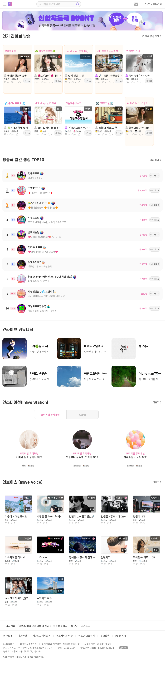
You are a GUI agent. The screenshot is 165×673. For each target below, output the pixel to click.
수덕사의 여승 (44, 598)
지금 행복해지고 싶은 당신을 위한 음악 (46, 295)
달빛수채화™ (34, 262)
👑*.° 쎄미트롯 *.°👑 (39, 202)
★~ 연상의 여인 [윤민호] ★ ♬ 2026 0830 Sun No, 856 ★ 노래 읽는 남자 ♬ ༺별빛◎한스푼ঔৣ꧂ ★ (18, 598)
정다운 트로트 (35, 247)
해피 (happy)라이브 (45, 103)
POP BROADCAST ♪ (39, 281)
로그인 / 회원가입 (153, 4)
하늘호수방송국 (73, 103)
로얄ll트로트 (34, 188)
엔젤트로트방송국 (37, 306)
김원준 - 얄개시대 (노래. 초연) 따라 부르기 (114, 516)
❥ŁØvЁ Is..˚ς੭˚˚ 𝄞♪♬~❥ (139, 103)
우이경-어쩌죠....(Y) (144, 557)
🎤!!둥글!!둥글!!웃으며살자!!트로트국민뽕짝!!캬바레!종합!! (110, 75)
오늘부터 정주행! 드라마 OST (82, 457)
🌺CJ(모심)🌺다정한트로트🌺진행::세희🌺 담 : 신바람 (49, 75)
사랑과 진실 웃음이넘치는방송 (42, 310)
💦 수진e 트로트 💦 (15, 103)
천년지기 (106, 557)
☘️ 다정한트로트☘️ (45, 51)
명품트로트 (10, 51)
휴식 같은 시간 (75, 75)
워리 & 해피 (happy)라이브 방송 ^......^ (49, 128)
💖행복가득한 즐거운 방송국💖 (43, 251)
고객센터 (123, 647)
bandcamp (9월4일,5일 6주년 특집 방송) (87, 51)
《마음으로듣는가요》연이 (79, 128)
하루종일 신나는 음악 (135, 457)
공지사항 (10, 626)
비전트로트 (33, 217)
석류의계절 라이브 (15, 557)
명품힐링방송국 (35, 178)
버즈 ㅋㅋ (42, 557)
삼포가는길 (33, 232)
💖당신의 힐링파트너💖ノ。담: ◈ (44, 237)
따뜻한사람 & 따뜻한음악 (40, 266)
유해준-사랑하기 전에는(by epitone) (82, 557)
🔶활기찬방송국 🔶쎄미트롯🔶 (43, 207)
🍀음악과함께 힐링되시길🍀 (18, 128)
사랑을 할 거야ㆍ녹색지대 (50, 516)
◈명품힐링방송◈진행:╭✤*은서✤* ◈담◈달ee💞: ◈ (18, 75)
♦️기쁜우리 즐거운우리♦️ (40, 192)
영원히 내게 (139, 516)
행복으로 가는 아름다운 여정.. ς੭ (140, 128)
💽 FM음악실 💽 (104, 103)
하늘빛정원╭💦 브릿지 (40, 291)
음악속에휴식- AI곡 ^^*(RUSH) (140, 75)
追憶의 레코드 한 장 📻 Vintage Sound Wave (110, 128)
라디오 (27, 80)
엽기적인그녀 (133, 51)
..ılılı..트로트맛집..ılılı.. (110, 51)
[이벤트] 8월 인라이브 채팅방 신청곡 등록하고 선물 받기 (48, 626)
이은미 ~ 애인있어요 (16, 516)
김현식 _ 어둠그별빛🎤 (82, 516)
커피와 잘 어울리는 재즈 (29, 457)
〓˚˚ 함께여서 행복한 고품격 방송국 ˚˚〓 (47, 222)
